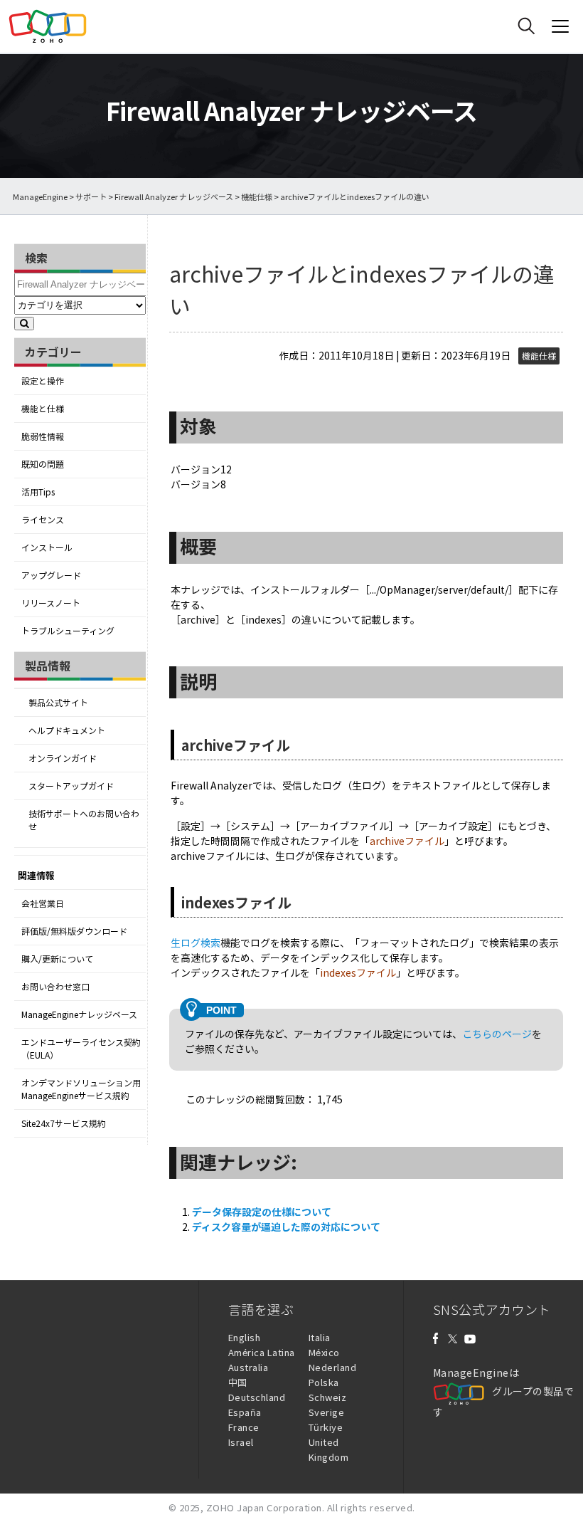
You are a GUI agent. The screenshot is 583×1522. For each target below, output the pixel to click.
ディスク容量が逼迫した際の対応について (286, 1226)
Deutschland (257, 1397)
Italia (320, 1337)
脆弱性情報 (42, 436)
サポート (91, 197)
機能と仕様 (42, 408)
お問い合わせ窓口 (55, 986)
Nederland (333, 1367)
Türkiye (326, 1427)
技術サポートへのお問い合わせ (83, 820)
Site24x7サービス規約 (63, 1123)
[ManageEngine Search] (526, 26)
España (245, 1412)
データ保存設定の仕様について (261, 1212)
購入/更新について (57, 958)
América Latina (261, 1352)
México (324, 1352)
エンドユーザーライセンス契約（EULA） (81, 1048)
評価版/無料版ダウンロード (74, 931)
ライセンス (42, 519)
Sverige (327, 1412)
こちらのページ (497, 1034)
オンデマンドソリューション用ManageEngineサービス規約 (81, 1089)
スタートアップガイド (71, 786)
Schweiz (328, 1397)
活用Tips (38, 492)
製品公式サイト (58, 702)
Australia (248, 1367)
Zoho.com (48, 26)
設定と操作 (42, 380)
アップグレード (51, 575)
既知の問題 (42, 464)
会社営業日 (42, 903)
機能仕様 (256, 197)
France (244, 1427)
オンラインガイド (62, 758)
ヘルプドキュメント (66, 730)
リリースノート (50, 603)
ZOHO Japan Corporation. (265, 1507)
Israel (241, 1442)
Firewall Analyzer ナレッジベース (173, 197)
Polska (324, 1382)
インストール (47, 547)
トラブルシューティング (67, 630)
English (244, 1337)
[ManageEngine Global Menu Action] (560, 26)
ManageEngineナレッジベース (79, 1014)
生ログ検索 (195, 942)
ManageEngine (40, 197)
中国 (237, 1382)
